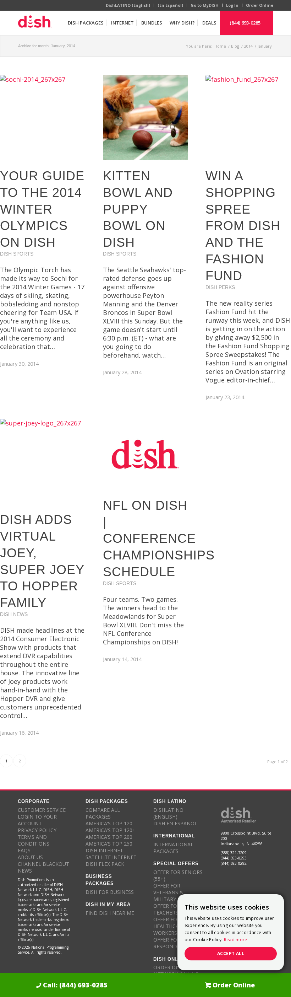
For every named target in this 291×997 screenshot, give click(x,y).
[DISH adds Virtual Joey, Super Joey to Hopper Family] (43, 461)
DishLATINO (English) (128, 5)
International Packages (173, 847)
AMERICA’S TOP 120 (109, 823)
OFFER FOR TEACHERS (166, 909)
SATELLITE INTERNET (111, 857)
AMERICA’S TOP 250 (109, 843)
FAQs (24, 850)
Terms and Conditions (33, 840)
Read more (235, 940)
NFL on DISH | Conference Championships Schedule (159, 538)
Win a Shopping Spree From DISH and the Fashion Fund (242, 225)
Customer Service (42, 809)
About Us (30, 857)
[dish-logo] (35, 22)
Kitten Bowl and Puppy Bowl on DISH (138, 209)
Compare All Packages (103, 813)
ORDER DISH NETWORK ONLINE (175, 970)
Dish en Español (175, 823)
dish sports (16, 254)
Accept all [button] (230, 953)
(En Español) (170, 5)
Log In (232, 5)
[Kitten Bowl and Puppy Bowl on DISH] (145, 118)
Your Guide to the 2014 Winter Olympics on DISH (42, 209)
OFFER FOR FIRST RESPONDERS (174, 943)
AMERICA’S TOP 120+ (111, 830)
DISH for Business (110, 892)
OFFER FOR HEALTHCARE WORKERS (169, 926)
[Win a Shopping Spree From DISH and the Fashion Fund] (248, 118)
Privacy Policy (37, 830)
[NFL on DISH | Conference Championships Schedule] (145, 454)
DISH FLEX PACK (105, 864)
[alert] (230, 932)
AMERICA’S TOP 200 (109, 836)
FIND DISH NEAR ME (110, 913)
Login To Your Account (37, 820)
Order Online (259, 5)
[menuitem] (85, 22)
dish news (14, 614)
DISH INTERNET (104, 850)
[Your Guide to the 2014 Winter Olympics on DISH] (43, 118)
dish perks (220, 287)
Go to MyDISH (205, 5)
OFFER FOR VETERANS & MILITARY (168, 892)
